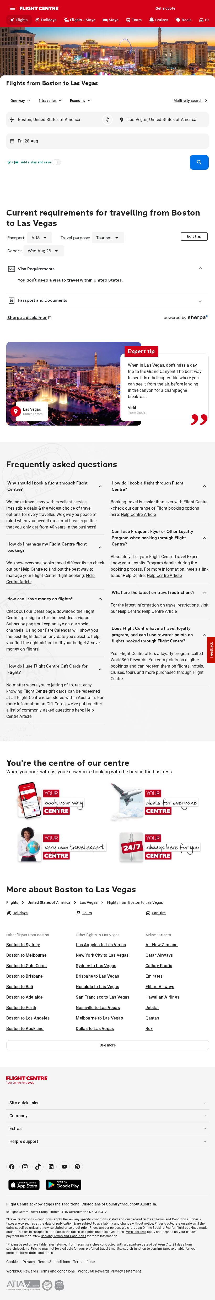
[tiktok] (38, 1166)
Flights (22, 20)
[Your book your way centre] (56, 802)
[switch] (55, 164)
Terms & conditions (54, 1262)
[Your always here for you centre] (158, 847)
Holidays (48, 20)
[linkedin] (51, 1166)
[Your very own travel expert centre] (56, 847)
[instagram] (24, 1166)
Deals (186, 20)
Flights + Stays (82, 20)
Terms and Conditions (172, 1219)
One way (17, 100)
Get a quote (165, 8)
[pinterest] (77, 1166)
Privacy (29, 1262)
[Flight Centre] (39, 8)
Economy (77, 100)
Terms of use (83, 1262)
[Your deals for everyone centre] (158, 802)
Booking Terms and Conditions (63, 1236)
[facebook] (11, 1166)
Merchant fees (136, 1232)
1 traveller (47, 100)
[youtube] (64, 1166)
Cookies (12, 1262)
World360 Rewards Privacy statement (109, 1271)
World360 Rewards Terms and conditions (40, 1271)
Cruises (161, 20)
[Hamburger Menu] (12, 8)
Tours (137, 20)
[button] (107, 1045)
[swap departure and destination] (107, 119)
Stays (113, 20)
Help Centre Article (138, 514)
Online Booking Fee (157, 1228)
